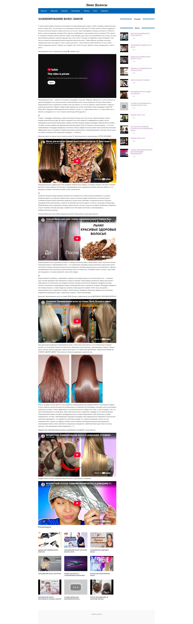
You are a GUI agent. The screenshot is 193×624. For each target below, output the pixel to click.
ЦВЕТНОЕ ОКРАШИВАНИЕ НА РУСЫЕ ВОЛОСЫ (140, 34)
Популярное (75, 11)
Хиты (95, 11)
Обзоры (87, 11)
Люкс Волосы (96, 5)
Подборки (104, 11)
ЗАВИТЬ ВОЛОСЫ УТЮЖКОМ (140, 80)
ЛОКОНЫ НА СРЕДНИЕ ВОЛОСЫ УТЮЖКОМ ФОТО (141, 69)
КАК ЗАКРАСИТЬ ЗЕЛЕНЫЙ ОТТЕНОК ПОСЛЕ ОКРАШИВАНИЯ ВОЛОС (141, 128)
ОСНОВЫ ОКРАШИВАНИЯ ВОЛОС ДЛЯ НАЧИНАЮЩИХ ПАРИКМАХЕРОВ (141, 152)
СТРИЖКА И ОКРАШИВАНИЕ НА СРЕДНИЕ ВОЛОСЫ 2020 (141, 104)
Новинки (64, 11)
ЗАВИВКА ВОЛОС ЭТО (138, 138)
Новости (44, 11)
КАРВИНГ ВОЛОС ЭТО (138, 115)
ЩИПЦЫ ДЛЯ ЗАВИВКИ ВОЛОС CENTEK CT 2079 (141, 58)
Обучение (54, 11)
